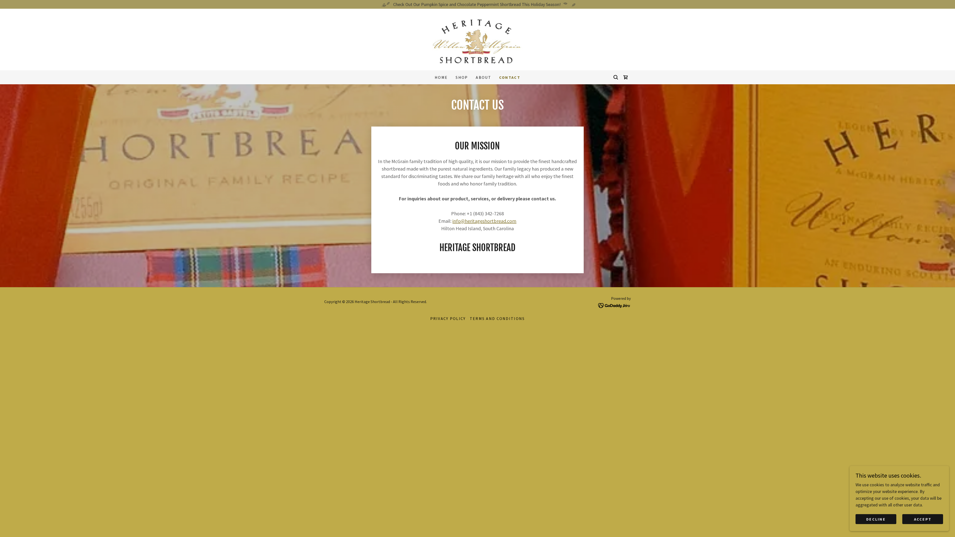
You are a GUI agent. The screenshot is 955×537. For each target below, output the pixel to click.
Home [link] (441, 77)
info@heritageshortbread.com (484, 221)
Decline (876, 519)
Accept (923, 519)
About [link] (483, 77)
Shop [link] (462, 77)
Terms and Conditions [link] (497, 318)
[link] (477, 39)
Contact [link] (509, 77)
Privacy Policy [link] (448, 318)
